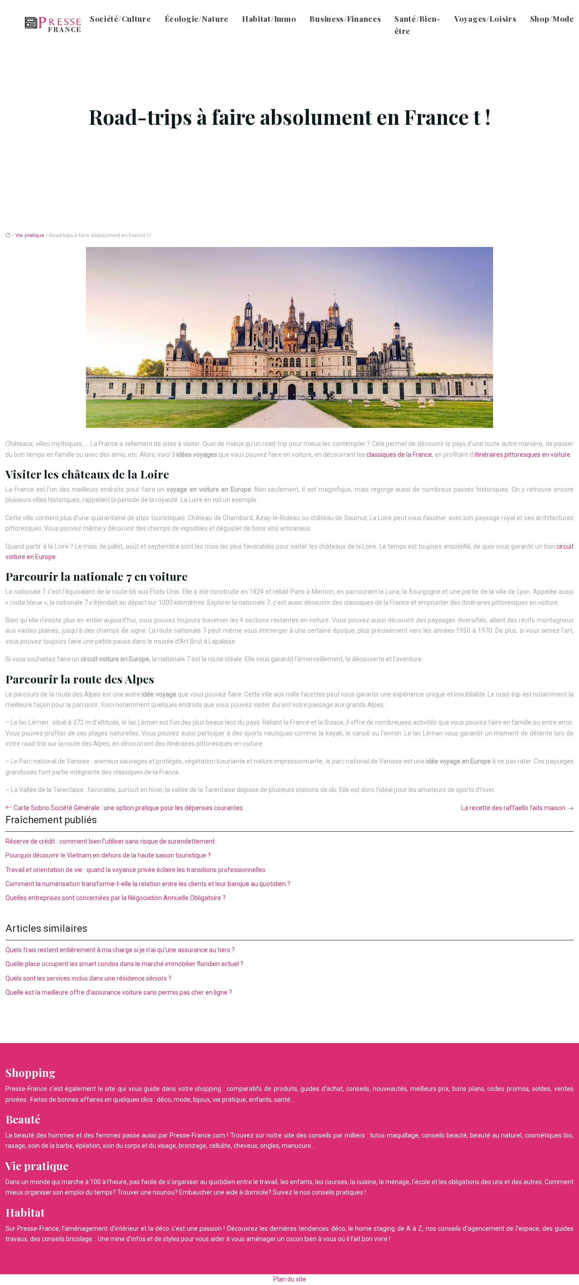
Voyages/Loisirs (485, 19)
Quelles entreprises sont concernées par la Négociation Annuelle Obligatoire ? (115, 897)
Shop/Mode (552, 19)
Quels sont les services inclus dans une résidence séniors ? (88, 978)
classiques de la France (399, 454)
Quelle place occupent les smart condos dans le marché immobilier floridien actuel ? (124, 963)
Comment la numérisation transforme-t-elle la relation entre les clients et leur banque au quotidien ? (147, 883)
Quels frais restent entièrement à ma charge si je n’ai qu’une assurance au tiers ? (120, 949)
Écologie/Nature (197, 19)
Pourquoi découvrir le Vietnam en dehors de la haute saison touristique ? (108, 855)
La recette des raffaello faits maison (513, 807)
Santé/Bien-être (417, 25)
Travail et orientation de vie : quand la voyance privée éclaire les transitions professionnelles (135, 869)
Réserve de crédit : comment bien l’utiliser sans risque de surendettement (110, 841)
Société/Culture (120, 19)
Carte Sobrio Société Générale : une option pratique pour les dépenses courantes (128, 807)
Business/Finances (345, 19)
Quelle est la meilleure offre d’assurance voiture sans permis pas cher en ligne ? (118, 992)
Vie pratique (29, 235)
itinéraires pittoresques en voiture (522, 454)
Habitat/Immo (269, 19)
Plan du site (289, 1279)
